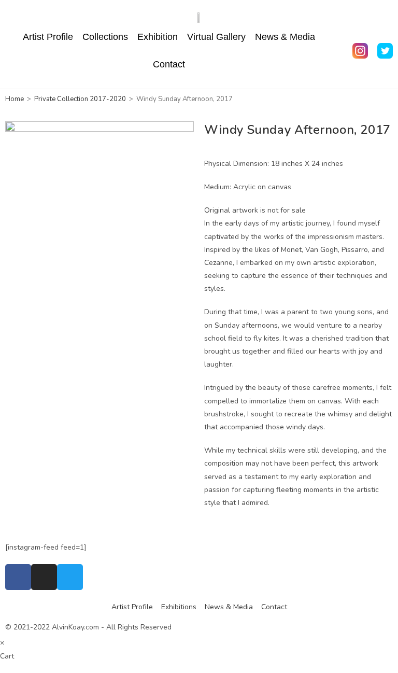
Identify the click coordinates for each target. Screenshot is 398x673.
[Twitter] (70, 577)
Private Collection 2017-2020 (80, 99)
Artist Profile (48, 37)
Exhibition (157, 37)
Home (14, 99)
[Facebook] (18, 577)
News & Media (285, 37)
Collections (105, 37)
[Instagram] (44, 577)
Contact (169, 64)
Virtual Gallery (216, 37)
